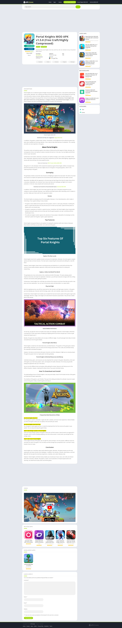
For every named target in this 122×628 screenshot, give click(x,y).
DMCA (35, 626)
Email (25, 603)
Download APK (30, 46)
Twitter (48, 61)
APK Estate (32, 624)
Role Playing (43, 46)
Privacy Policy (40, 626)
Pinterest (56, 61)
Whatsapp (72, 61)
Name (25, 597)
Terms (51, 626)
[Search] (78, 6)
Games (60, 2)
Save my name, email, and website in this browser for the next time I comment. (42, 615)
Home (50, 2)
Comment (26, 580)
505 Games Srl (39, 55)
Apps (55, 2)
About (32, 626)
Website (25, 609)
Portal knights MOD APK (69, 2)
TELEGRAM (30, 49)
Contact (28, 626)
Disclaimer (46, 626)
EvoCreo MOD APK (94, 2)
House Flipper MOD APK (82, 2)
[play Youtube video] (49, 507)
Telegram (64, 61)
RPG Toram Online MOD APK (55, 163)
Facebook (40, 61)
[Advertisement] (61, 21)
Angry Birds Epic (58, 137)
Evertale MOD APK (61, 186)
